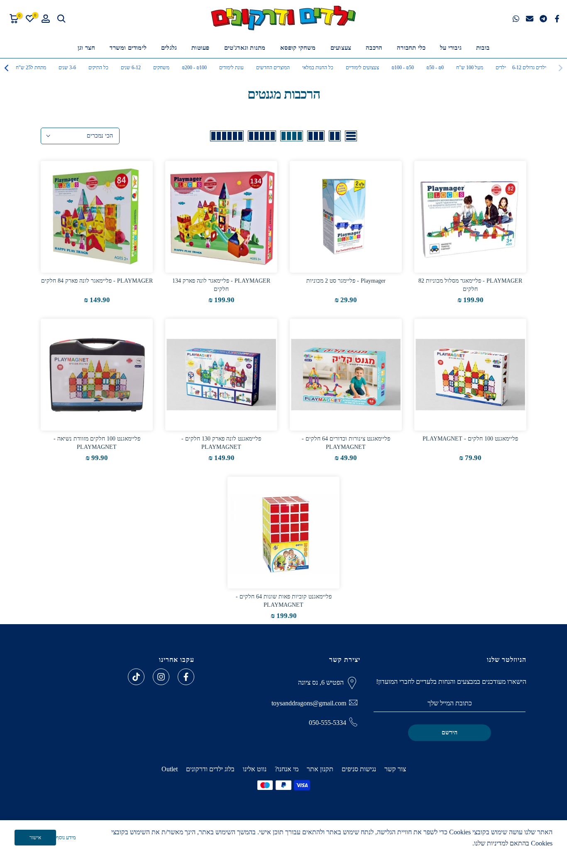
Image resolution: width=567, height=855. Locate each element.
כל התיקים (98, 67)
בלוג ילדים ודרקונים (210, 769)
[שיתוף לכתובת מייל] (529, 19)
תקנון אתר (320, 769)
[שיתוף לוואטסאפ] (516, 19)
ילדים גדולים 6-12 (529, 67)
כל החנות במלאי (317, 67)
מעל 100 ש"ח (469, 67)
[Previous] (560, 68)
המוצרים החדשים (273, 67)
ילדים (501, 67)
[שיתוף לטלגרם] (543, 19)
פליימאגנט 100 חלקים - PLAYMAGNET (470, 439)
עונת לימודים (231, 67)
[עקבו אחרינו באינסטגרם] (161, 676)
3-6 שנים (67, 67)
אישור (35, 837)
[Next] (7, 68)
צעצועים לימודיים (362, 67)
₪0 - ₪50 (435, 67)
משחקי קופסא (298, 47)
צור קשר (395, 769)
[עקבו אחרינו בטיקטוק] (136, 676)
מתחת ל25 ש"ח (31, 67)
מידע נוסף (66, 837)
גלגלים (169, 47)
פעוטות (200, 47)
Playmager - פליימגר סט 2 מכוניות (346, 281)
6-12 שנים (131, 67)
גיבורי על (451, 47)
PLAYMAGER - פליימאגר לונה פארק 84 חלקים (97, 281)
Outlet (169, 769)
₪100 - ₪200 (194, 67)
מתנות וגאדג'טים (245, 47)
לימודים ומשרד (128, 47)
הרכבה (374, 47)
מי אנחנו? (286, 769)
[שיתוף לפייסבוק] (557, 19)
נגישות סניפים (359, 769)
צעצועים (340, 47)
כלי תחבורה (411, 47)
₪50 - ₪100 (402, 67)
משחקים (161, 67)
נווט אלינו (254, 769)
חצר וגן (86, 47)
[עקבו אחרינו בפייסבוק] (186, 676)
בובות (482, 47)
